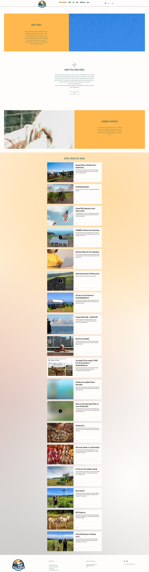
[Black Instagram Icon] (127, 561)
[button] (113, 3)
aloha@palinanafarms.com (54, 570)
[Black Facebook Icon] (124, 561)
